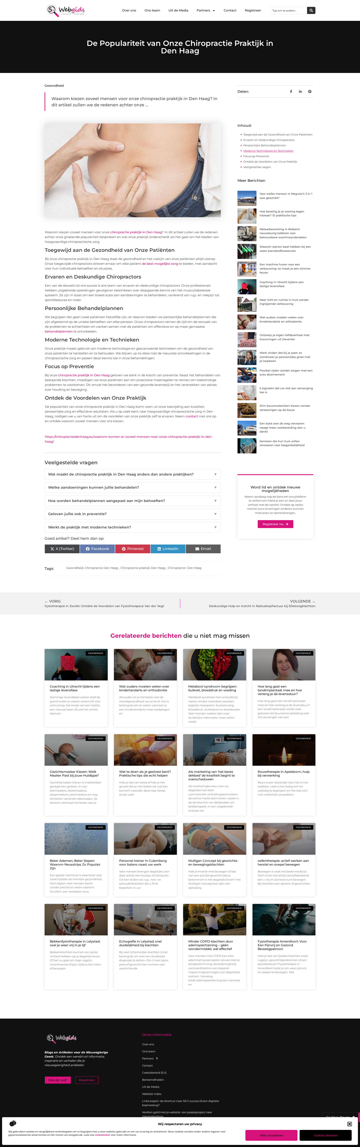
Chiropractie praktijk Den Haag (142, 568)
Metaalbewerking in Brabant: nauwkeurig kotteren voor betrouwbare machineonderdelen (283, 233)
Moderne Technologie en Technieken (268, 150)
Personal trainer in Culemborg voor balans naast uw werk (143, 862)
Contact (230, 10)
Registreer (253, 10)
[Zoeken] (311, 10)
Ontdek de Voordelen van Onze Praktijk (270, 161)
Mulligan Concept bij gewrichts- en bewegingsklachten (213, 862)
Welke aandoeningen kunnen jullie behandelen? (132, 487)
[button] (350, 1124)
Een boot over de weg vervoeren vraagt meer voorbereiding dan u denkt (282, 427)
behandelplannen (58, 331)
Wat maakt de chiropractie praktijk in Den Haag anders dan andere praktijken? (132, 474)
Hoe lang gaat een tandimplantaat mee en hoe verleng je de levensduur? (280, 690)
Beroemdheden (153, 1079)
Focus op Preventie (256, 156)
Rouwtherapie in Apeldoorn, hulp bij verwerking (284, 773)
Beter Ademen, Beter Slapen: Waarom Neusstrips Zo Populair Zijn (75, 864)
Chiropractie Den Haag (101, 568)
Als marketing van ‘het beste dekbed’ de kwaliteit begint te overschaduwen (211, 775)
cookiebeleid (102, 1134)
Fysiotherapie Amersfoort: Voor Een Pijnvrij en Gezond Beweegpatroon (282, 945)
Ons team (152, 10)
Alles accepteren (271, 1135)
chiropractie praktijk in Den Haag (136, 232)
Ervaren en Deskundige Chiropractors (268, 140)
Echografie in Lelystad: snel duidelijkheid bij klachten (140, 943)
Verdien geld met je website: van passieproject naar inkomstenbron (177, 1114)
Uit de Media (178, 10)
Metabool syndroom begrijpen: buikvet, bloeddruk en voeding (212, 688)
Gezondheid (54, 86)
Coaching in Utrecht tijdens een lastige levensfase (75, 688)
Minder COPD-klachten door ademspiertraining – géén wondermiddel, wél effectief (210, 945)
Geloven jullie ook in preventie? (132, 514)
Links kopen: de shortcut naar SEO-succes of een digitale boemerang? (180, 1103)
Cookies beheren (326, 1135)
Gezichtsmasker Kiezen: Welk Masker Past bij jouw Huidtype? (74, 773)
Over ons (129, 10)
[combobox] (288, 10)
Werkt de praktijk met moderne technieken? (132, 527)
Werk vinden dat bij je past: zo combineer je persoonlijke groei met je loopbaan (285, 357)
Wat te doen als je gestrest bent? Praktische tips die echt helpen (145, 773)
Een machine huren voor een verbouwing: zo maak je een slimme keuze (285, 268)
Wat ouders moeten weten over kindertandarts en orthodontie (144, 688)
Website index (151, 1094)
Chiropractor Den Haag (185, 568)
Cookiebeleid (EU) (154, 1072)
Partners (203, 10)
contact (192, 416)
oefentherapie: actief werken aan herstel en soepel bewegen (283, 862)
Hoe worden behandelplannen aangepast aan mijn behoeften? (132, 501)
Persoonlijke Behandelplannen (264, 145)
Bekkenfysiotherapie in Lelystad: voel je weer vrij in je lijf (75, 943)
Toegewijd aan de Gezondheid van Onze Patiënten (277, 134)
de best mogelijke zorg (160, 264)
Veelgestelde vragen (257, 167)
